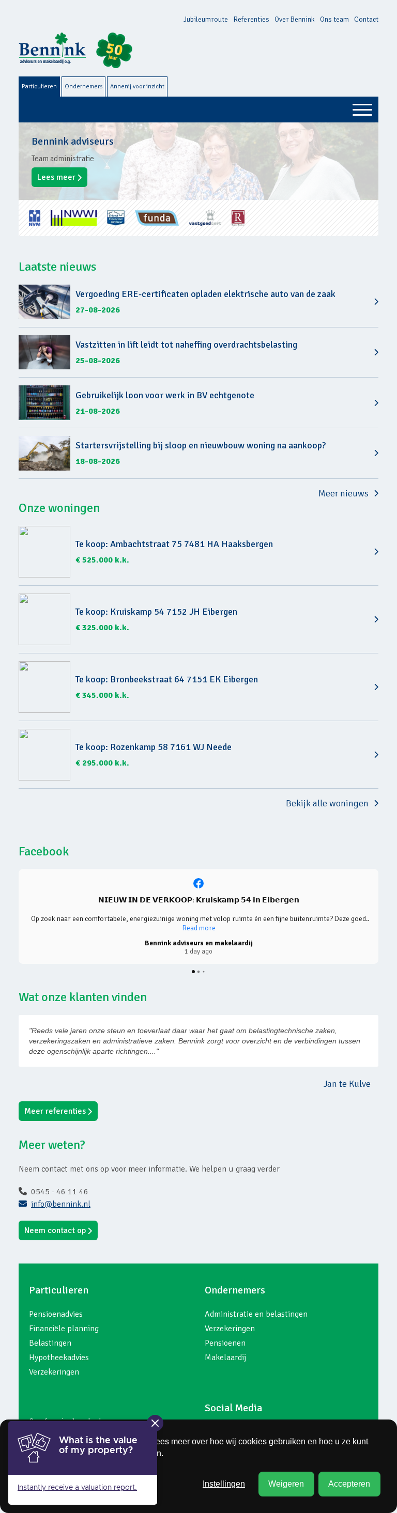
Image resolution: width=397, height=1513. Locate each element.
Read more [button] (199, 928)
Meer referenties (55, 1111)
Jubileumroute (206, 19)
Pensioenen (225, 1343)
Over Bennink (294, 19)
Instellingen (224, 1483)
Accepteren (349, 1483)
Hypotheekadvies (59, 1357)
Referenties (251, 19)
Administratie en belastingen (256, 1314)
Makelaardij (225, 1357)
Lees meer (56, 177)
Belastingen (50, 1343)
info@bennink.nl (60, 1204)
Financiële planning (64, 1328)
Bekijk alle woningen (327, 803)
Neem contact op (55, 1230)
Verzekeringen (54, 1372)
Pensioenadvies (56, 1314)
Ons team (334, 19)
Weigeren (286, 1483)
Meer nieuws (343, 493)
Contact (366, 19)
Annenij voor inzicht (137, 86)
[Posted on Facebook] (198, 883)
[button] (18, 916)
